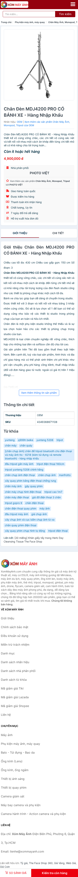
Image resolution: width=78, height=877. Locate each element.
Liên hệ (6, 714)
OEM (19, 121)
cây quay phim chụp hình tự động (25, 530)
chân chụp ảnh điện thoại (20, 475)
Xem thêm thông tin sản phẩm (39, 392)
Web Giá (71, 863)
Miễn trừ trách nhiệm (15, 644)
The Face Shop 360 (41, 863)
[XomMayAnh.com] (20, 4)
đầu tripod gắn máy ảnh (19, 463)
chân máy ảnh (13, 486)
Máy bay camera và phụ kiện (20, 805)
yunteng (10, 440)
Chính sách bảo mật (14, 627)
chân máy (11, 445)
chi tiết (58, 233)
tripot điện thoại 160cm (50, 463)
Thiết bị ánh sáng (12, 779)
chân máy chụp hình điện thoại (23, 491)
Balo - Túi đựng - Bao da (18, 752)
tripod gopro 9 (13, 503)
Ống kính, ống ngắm (14, 770)
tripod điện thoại (58, 530)
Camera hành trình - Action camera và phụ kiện (33, 814)
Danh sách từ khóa (14, 679)
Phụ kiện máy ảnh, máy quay (30, 22)
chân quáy (26, 445)
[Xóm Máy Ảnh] (19, 563)
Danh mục (8, 653)
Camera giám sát (12, 796)
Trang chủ (6, 22)
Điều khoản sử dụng (14, 636)
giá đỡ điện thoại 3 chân (46, 497)
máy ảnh (45, 508)
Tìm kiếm (65, 14)
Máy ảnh (7, 735)
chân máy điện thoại (17, 497)
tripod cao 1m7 (53, 491)
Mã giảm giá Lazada (15, 697)
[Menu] (73, 4)
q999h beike (25, 440)
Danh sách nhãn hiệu (15, 662)
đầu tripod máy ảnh (16, 514)
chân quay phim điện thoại (20, 525)
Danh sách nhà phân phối (18, 671)
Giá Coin (5, 866)
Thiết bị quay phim (13, 787)
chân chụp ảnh (47, 475)
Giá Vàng (59, 863)
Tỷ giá (24, 863)
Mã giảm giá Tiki (12, 688)
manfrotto (65, 475)
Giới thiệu (20, 233)
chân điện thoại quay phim (20, 508)
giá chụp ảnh (39, 514)
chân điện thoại (34, 503)
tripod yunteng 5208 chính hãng (24, 469)
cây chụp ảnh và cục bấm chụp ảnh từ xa (29, 519)
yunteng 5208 (44, 440)
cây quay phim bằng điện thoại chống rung (30, 480)
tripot (60, 440)
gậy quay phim (34, 486)
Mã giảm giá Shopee (15, 706)
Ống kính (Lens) (11, 761)
